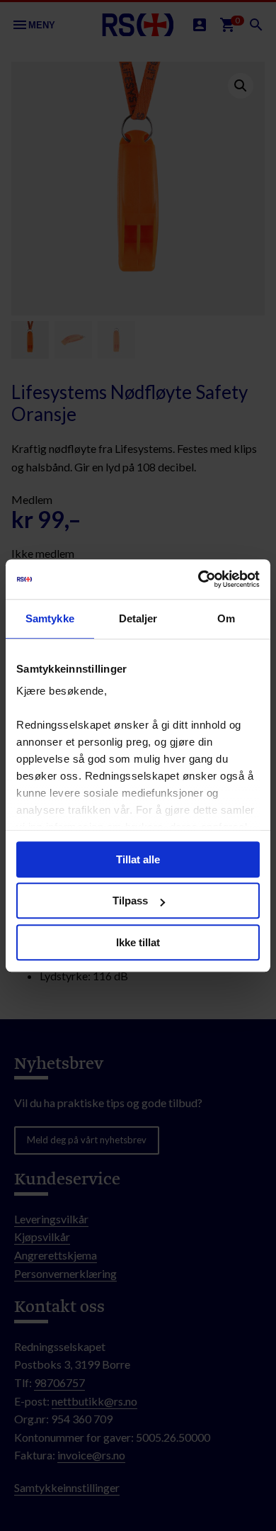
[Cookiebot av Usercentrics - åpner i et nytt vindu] (198, 579)
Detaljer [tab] (138, 618)
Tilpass (130, 901)
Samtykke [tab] (49, 618)
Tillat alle (138, 859)
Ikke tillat (138, 942)
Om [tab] (226, 618)
